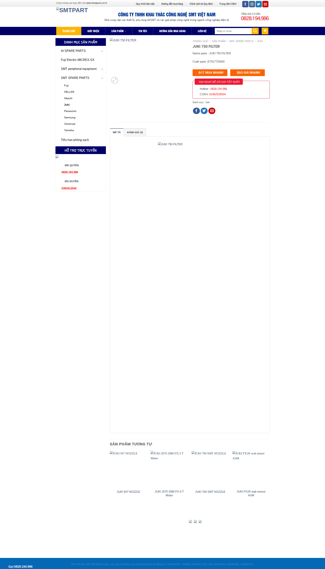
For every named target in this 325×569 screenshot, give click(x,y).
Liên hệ (202, 31)
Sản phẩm (117, 31)
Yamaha (69, 130)
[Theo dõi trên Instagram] (252, 4)
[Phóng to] (114, 80)
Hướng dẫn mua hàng (172, 3)
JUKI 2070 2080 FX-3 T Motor (169, 493)
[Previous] (110, 480)
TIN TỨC (142, 31)
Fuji (66, 85)
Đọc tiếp (128, 499)
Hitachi (68, 98)
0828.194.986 (218, 88)
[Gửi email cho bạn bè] (212, 111)
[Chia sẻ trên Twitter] (204, 111)
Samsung (69, 117)
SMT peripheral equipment (78, 68)
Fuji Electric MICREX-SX (77, 59)
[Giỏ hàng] (265, 31)
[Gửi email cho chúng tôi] (265, 4)
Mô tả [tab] (117, 132)
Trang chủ (68, 31)
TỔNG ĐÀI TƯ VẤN (255, 16)
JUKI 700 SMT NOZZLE (210, 491)
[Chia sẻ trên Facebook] (196, 111)
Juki (67, 104)
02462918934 (217, 94)
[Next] (269, 480)
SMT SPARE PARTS (75, 77)
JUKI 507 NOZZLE (128, 491)
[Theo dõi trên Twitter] (259, 4)
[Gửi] (255, 31)
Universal (69, 123)
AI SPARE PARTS (73, 50)
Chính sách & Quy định (201, 3)
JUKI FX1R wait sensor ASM (251, 493)
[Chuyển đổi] (102, 51)
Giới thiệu (93, 31)
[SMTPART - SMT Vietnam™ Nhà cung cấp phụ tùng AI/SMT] (73, 16)
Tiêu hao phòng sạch (75, 139)
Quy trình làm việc (145, 3)
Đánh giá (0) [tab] (135, 132)
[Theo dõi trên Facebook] (245, 4)
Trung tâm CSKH (227, 3)
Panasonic (70, 111)
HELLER (69, 91)
